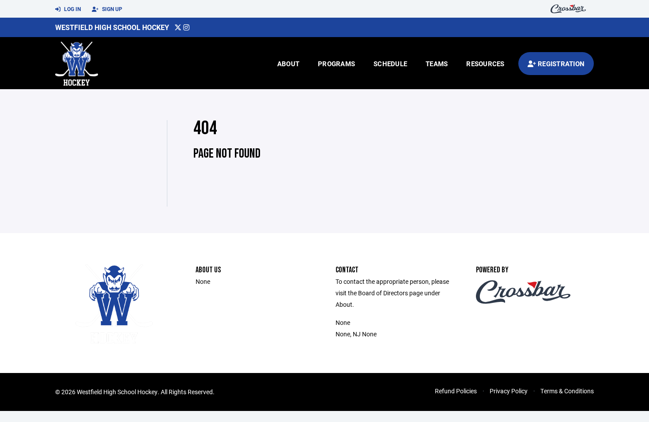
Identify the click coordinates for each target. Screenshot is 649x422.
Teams (437, 63)
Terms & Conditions (567, 391)
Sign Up (111, 8)
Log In (72, 8)
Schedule (390, 63)
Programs (336, 63)
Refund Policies (456, 391)
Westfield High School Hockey (112, 27)
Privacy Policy (509, 391)
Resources (485, 63)
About (288, 63)
